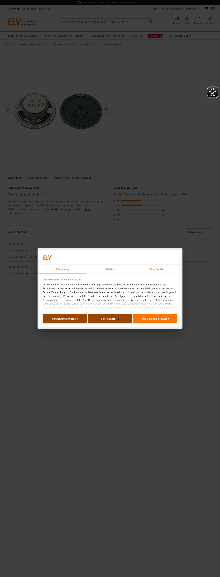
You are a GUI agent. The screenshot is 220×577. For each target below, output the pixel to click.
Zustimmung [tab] (62, 269)
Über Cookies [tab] (157, 269)
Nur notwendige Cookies (65, 318)
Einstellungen (108, 318)
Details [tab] (110, 269)
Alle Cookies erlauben (155, 318)
